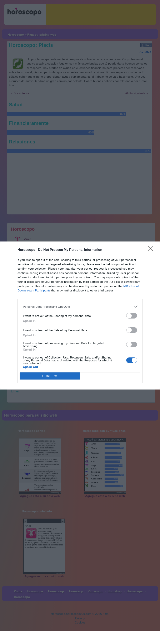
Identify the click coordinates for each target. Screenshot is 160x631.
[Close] (152, 250)
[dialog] (80, 315)
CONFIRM (50, 376)
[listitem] (80, 306)
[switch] (131, 316)
